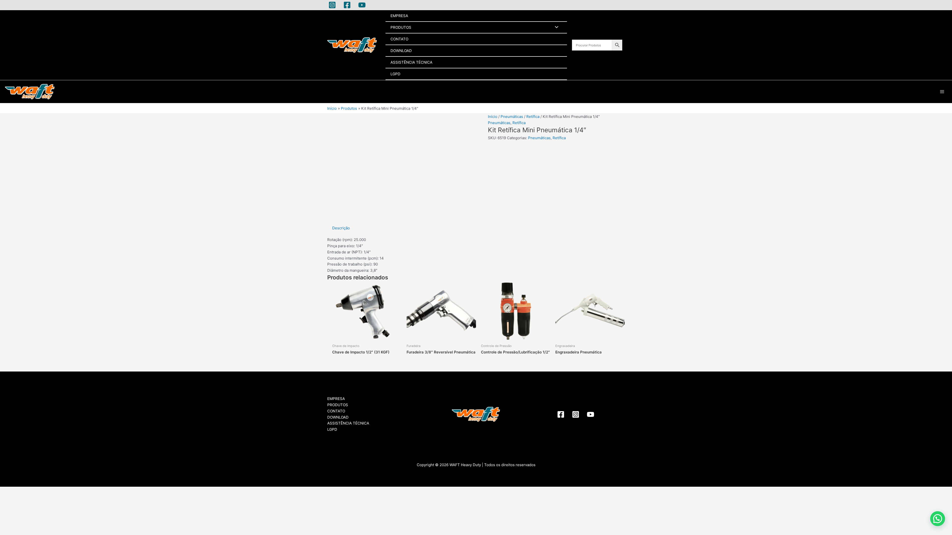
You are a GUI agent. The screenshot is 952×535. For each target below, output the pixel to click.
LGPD (395, 74)
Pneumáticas (512, 116)
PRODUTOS (400, 27)
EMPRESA (399, 15)
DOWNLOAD (401, 50)
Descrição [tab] (341, 228)
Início (492, 116)
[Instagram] (332, 5)
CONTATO (399, 39)
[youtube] (590, 414)
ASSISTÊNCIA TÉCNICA (411, 62)
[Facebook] (347, 5)
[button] (937, 518)
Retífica (532, 116)
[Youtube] (362, 5)
